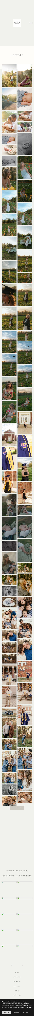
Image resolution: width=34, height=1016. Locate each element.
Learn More (28, 1007)
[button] (30, 23)
